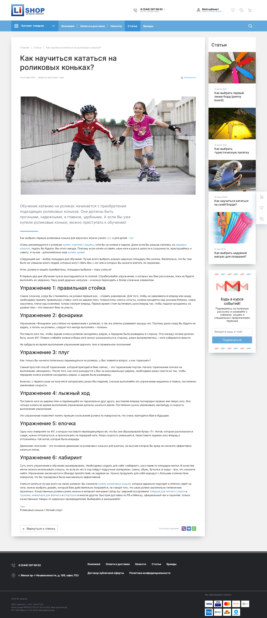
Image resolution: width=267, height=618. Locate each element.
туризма (25, 495)
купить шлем (76, 252)
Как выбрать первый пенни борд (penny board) (229, 96)
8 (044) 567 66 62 (30, 565)
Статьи (132, 26)
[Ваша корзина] (249, 10)
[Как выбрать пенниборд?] (232, 67)
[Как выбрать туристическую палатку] (232, 123)
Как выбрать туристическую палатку (231, 150)
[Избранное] (233, 10)
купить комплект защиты (78, 244)
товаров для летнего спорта (167, 491)
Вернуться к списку (41, 528)
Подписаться (232, 340)
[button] (153, 9)
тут (109, 237)
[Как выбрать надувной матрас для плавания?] (232, 227)
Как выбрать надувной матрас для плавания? (230, 254)
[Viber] (184, 528)
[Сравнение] (241, 10)
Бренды (148, 26)
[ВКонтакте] (189, 528)
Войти (205, 11)
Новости (116, 26)
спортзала (70, 495)
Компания (67, 26)
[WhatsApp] (194, 528)
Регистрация (215, 11)
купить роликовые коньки (114, 483)
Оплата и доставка (92, 26)
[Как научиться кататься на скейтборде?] (232, 175)
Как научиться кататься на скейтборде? (231, 202)
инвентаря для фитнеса (46, 495)
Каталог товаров (32, 25)
